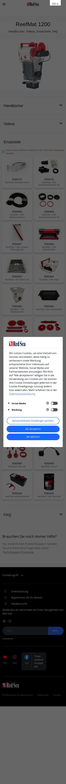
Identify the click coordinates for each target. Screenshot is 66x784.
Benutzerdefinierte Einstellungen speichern (33, 420)
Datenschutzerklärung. (22, 393)
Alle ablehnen (33, 436)
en (54, 4)
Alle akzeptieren (33, 428)
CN (54, 7)
